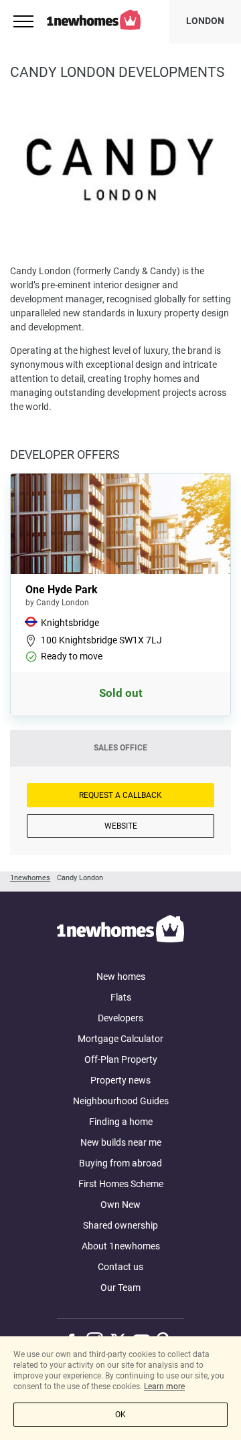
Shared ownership (120, 1225)
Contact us (120, 1266)
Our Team (120, 1287)
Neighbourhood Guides (121, 1101)
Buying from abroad (120, 1163)
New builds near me (120, 1142)
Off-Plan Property (120, 1059)
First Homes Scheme (120, 1183)
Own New (120, 1204)
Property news (120, 1080)
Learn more (164, 1386)
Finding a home (121, 1121)
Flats (120, 997)
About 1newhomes (121, 1246)
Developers (120, 1018)
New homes (120, 976)
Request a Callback (120, 795)
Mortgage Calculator (120, 1038)
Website (120, 826)
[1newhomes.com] (120, 930)
